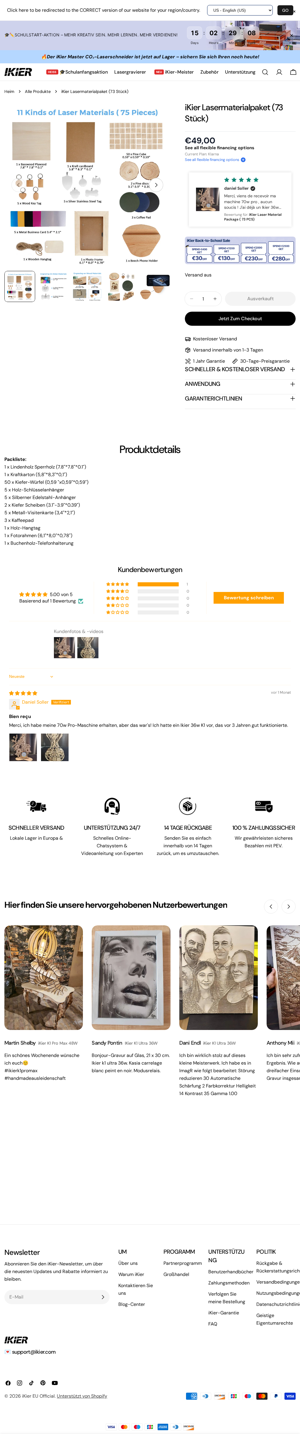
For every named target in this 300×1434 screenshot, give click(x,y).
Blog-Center (131, 1304)
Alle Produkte (38, 91)
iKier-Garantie (223, 1313)
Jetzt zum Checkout (240, 318)
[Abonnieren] (103, 1297)
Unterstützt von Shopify (82, 1396)
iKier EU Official (38, 1396)
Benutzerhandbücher (230, 1272)
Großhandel (176, 1274)
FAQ (212, 1324)
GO (285, 10)
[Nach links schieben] (271, 907)
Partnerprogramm (182, 1263)
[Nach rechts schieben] (156, 185)
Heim (9, 91)
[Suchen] (265, 72)
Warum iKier (131, 1274)
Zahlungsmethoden (229, 1283)
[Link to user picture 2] (55, 747)
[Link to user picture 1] (23, 747)
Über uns (128, 1263)
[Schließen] (291, 35)
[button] (215, 159)
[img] (23, 693)
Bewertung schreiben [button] (249, 598)
